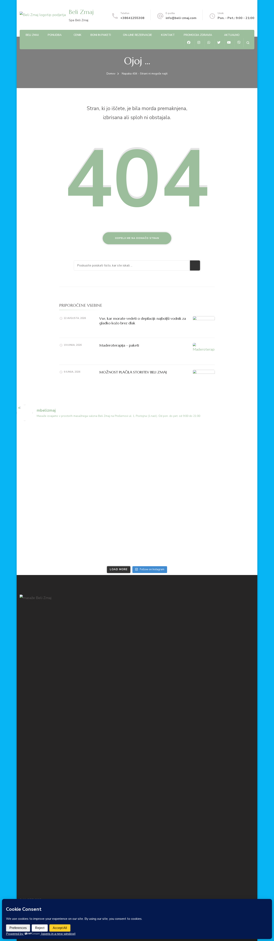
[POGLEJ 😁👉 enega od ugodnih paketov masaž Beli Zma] (46, 476)
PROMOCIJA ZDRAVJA (198, 35)
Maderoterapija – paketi (119, 345)
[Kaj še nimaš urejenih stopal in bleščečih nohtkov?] (167, 476)
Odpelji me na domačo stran (137, 238)
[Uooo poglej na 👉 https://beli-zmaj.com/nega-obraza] (228, 476)
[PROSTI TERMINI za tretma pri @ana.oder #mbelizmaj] (46, 511)
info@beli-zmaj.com (181, 18)
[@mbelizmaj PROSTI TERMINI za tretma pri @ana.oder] (46, 546)
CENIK (77, 35)
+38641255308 (132, 18)
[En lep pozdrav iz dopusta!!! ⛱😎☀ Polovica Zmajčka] (106, 546)
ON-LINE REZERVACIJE (137, 35)
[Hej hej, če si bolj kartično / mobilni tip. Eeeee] (106, 511)
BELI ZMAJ (32, 35)
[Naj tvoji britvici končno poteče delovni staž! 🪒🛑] (167, 442)
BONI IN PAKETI (100, 35)
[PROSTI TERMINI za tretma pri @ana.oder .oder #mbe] (106, 442)
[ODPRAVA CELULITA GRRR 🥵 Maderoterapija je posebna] (167, 546)
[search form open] (247, 42)
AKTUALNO (231, 35)
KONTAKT (168, 35)
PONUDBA (55, 35)
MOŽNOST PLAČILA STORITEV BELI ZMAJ (133, 372)
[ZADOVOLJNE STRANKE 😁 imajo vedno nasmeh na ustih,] (228, 442)
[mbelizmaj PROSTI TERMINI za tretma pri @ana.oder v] (228, 546)
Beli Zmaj (81, 12)
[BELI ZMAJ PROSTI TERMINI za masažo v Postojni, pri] (46, 442)
